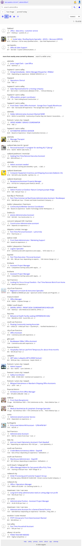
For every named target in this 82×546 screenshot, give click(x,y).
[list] (3, 16)
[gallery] (14, 16)
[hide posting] (28, 33)
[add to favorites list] (8, 30)
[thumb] (6, 16)
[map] (18, 16)
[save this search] (79, 7)
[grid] (10, 16)
